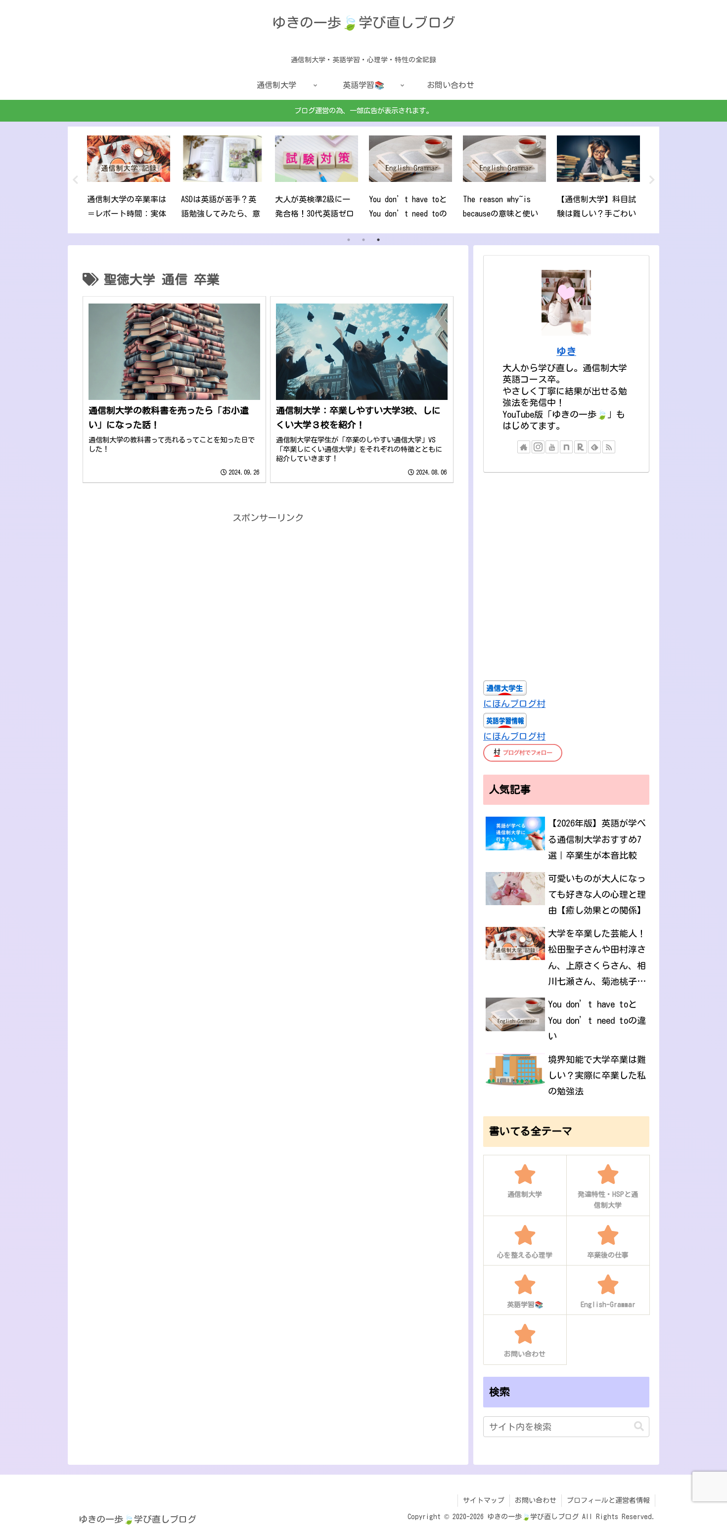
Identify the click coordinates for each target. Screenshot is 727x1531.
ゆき (566, 351)
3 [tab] (378, 240)
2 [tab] (363, 240)
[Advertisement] (268, 594)
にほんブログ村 (514, 703)
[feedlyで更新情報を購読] (594, 446)
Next (652, 180)
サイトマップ (483, 1500)
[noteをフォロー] (566, 446)
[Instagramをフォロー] (538, 446)
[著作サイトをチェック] (523, 446)
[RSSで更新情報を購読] (608, 446)
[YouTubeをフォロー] (551, 446)
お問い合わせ (535, 1500)
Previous (75, 180)
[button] (639, 1426)
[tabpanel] (129, 178)
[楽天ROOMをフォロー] (580, 446)
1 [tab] (349, 240)
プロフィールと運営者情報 (608, 1500)
